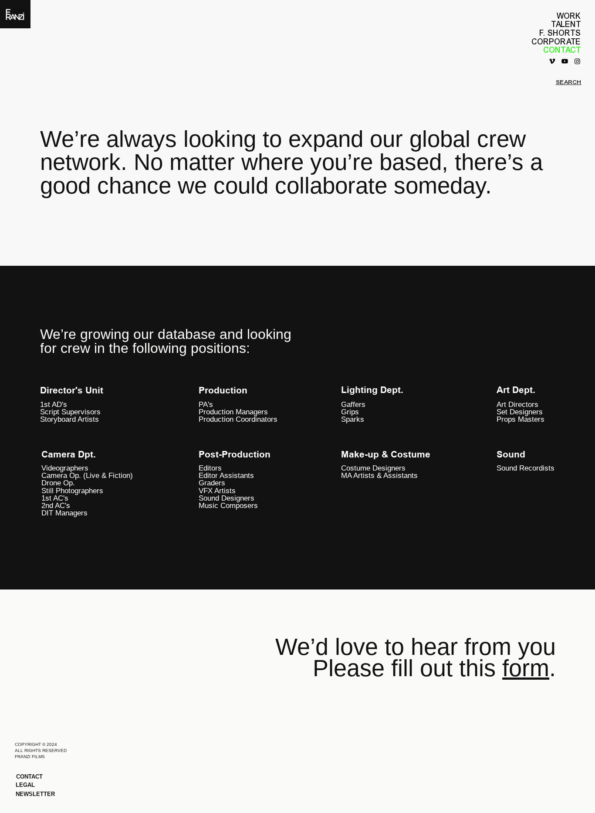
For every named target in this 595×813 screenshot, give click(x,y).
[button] (48, 794)
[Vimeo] (552, 61)
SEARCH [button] (568, 82)
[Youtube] (564, 61)
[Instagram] (577, 61)
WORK (569, 16)
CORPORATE (556, 42)
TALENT (566, 24)
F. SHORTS (560, 33)
